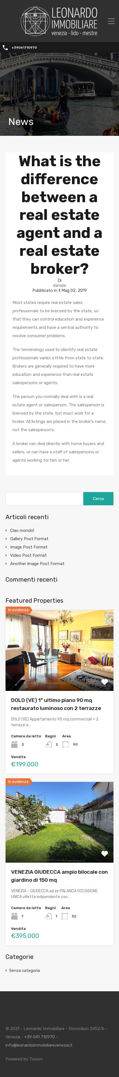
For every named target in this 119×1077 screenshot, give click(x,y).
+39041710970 (24, 48)
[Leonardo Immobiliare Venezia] (59, 34)
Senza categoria (24, 970)
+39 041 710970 (39, 1036)
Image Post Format (29, 547)
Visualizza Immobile (60, 674)
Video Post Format (28, 555)
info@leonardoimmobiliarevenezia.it (39, 1045)
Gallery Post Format (29, 538)
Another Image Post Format (37, 563)
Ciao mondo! (22, 530)
